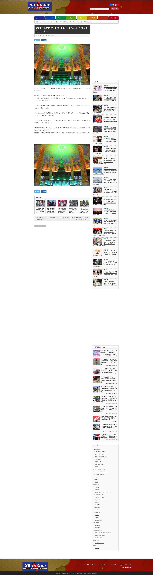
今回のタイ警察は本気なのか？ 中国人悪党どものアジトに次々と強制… (51, 211)
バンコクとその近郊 (49, 35)
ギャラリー (103, 18)
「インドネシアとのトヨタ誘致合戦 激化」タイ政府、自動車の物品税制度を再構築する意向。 (108, 436)
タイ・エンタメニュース (50, 18)
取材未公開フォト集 (99, 543)
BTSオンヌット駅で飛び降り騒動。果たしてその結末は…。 (40, 210)
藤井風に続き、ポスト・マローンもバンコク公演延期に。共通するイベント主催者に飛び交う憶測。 (104, 141)
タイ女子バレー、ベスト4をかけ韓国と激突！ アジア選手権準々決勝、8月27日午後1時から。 (105, 274)
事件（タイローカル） (113, 355)
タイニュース (39, 18)
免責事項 (113, 564)
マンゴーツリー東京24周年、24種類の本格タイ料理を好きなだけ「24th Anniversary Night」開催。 (105, 161)
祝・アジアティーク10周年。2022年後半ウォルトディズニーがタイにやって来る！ (75, 218)
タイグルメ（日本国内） (100, 535)
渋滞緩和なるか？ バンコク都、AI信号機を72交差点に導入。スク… (73, 210)
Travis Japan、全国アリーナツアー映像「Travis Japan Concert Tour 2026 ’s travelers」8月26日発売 (104, 202)
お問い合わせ (128, 564)
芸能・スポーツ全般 (99, 474)
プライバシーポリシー (103, 564)
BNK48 (96, 479)
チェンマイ (97, 507)
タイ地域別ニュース (71, 18)
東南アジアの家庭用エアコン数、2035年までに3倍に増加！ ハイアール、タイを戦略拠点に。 (105, 182)
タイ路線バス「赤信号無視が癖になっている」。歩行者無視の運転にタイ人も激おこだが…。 (104, 130)
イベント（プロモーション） (101, 471)
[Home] (37, 22)
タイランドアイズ (99, 537)
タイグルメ (60, 18)
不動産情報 (97, 527)
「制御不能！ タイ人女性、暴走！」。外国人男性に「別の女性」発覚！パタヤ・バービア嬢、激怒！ (105, 243)
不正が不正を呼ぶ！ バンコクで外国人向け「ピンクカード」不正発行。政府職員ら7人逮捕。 (108, 352)
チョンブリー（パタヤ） (100, 499)
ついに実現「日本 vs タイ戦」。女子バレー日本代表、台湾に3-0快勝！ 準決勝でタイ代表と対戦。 (105, 120)
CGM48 (96, 482)
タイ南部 (97, 517)
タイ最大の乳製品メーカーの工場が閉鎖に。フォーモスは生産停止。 (49, 218)
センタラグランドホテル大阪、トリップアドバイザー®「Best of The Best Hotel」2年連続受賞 (105, 212)
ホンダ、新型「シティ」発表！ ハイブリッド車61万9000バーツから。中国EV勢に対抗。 (108, 370)
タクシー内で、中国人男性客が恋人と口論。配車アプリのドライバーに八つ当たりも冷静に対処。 (104, 151)
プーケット (97, 512)
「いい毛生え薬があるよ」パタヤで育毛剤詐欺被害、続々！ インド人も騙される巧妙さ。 (105, 284)
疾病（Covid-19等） (99, 464)
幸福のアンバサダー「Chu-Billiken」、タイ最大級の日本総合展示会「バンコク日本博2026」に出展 (105, 253)
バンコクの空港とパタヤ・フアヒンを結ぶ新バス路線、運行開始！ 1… (62, 211)
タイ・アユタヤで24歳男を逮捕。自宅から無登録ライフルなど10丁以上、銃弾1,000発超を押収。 (105, 110)
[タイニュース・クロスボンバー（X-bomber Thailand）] (40, 10)
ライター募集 (86, 564)
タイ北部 (97, 515)
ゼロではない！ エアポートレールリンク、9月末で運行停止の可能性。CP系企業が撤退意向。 (105, 192)
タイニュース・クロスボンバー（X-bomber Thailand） (75, 573)
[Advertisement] (105, 51)
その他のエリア (98, 520)
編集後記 (113, 18)
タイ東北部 (97, 504)
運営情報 (120, 564)
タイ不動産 (92, 18)
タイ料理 (97, 489)
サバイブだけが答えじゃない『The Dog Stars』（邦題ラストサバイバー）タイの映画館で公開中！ (105, 264)
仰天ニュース (98, 461)
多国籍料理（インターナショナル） (103, 492)
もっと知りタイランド (100, 459)
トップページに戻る (40, 225)
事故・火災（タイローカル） (112, 431)
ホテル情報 (97, 525)
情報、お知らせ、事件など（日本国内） (104, 532)
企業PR (115, 373)
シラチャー (97, 502)
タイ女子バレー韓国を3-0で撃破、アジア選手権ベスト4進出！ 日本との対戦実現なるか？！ (105, 223)
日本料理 (97, 487)
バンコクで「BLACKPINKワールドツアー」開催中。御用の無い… (84, 211)
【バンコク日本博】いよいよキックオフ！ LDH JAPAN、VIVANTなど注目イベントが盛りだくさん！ (104, 233)
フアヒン (97, 509)
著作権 (93, 564)
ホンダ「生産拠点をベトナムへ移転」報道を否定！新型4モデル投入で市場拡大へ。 (108, 418)
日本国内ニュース (82, 18)
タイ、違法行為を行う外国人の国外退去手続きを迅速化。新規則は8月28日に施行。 (104, 100)
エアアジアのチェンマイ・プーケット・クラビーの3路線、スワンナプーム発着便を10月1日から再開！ (105, 171)
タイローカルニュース (113, 365)
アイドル (97, 476)
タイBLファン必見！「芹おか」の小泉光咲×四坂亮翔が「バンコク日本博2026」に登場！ (105, 89)
